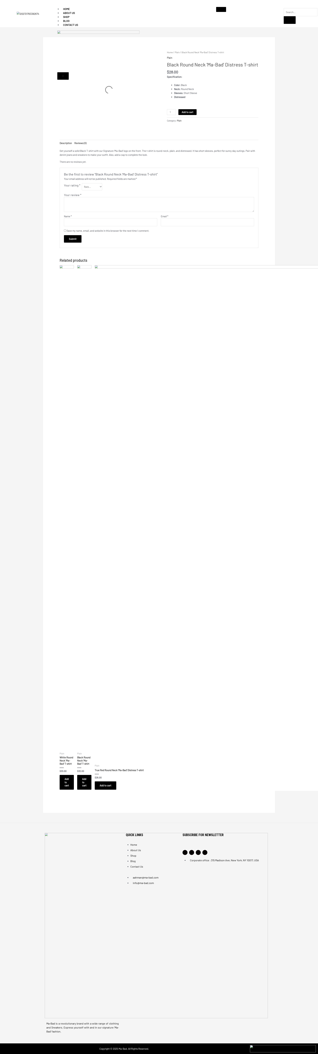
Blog (66, 20)
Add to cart (187, 112)
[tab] (66, 143)
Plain (179, 120)
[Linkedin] (198, 852)
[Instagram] (185, 852)
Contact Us (70, 24)
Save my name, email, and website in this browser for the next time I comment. (108, 230)
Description (66, 143)
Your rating (72, 185)
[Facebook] (191, 852)
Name (68, 216)
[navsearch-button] (285, 6)
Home (66, 8)
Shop (66, 16)
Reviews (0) (80, 143)
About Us (69, 12)
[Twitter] (204, 852)
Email (164, 216)
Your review (72, 195)
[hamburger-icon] (221, 9)
